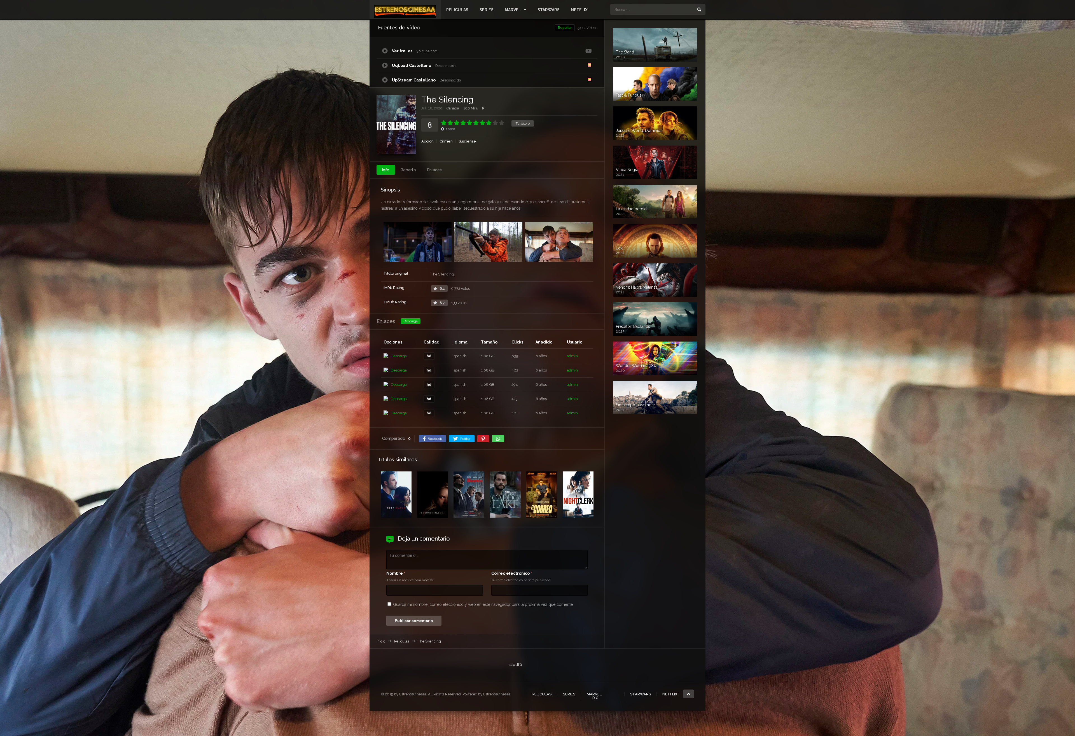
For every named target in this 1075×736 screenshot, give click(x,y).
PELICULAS (457, 10)
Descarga (411, 321)
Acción (427, 141)
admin (572, 356)
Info (385, 170)
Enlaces (434, 170)
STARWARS (549, 10)
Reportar (565, 28)
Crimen (446, 141)
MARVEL (513, 10)
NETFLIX (579, 10)
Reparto (408, 170)
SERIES (487, 10)
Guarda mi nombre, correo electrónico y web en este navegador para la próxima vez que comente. (483, 604)
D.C (595, 698)
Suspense (467, 141)
